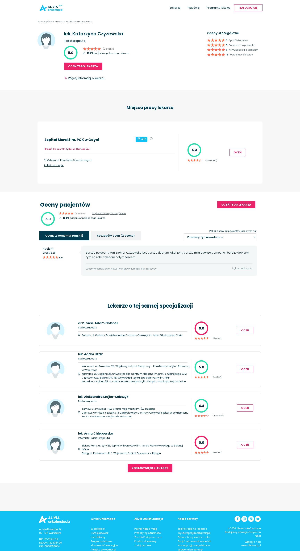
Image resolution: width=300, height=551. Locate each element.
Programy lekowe (218, 8)
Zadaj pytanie (142, 545)
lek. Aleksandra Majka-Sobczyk (103, 396)
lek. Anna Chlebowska (95, 433)
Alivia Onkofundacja (148, 519)
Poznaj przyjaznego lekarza (194, 545)
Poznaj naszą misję (145, 529)
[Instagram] (244, 519)
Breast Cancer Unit (55, 149)
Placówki (193, 8)
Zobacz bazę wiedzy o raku (194, 537)
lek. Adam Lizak (90, 354)
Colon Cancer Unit (79, 149)
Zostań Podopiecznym (147, 537)
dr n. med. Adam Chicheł (98, 323)
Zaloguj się (248, 8)
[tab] (64, 235)
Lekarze (175, 8)
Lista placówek (100, 533)
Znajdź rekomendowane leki (194, 541)
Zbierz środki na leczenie (192, 529)
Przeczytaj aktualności (147, 533)
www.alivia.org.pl (251, 545)
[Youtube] (258, 519)
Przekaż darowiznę (145, 541)
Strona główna (46, 21)
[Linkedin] (251, 519)
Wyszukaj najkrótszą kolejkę (194, 533)
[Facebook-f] (237, 519)
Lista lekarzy (98, 537)
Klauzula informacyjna (104, 545)
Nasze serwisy (188, 519)
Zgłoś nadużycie (242, 268)
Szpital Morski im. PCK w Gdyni (71, 139)
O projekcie (98, 529)
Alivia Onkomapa (103, 519)
